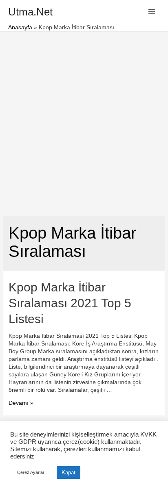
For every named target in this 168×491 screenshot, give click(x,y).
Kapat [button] (68, 472)
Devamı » (21, 403)
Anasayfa (20, 27)
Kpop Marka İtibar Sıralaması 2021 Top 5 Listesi (70, 303)
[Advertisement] (84, 119)
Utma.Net (30, 11)
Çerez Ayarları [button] (31, 472)
